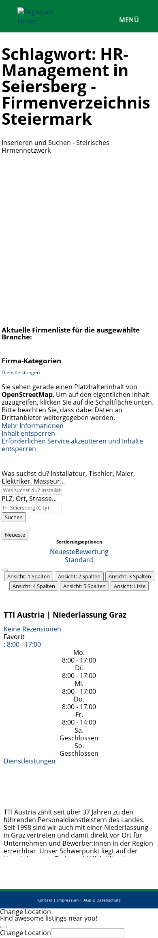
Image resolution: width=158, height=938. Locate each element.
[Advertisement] (79, 237)
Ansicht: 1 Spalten (28, 576)
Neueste (15, 534)
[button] (22, 644)
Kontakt (44, 900)
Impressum (68, 900)
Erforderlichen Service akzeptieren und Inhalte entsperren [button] (72, 445)
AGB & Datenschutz (102, 900)
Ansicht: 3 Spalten (130, 576)
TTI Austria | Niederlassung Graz (65, 615)
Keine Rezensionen (32, 629)
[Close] (3, 927)
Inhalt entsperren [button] (28, 433)
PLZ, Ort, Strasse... (29, 498)
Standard (79, 559)
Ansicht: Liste (129, 586)
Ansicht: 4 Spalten (34, 586)
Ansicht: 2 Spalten (79, 576)
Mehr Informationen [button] (33, 425)
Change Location (25, 932)
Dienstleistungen (21, 372)
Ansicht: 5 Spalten (84, 586)
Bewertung (92, 551)
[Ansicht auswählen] (5, 570)
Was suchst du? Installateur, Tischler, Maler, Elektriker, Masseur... (68, 477)
